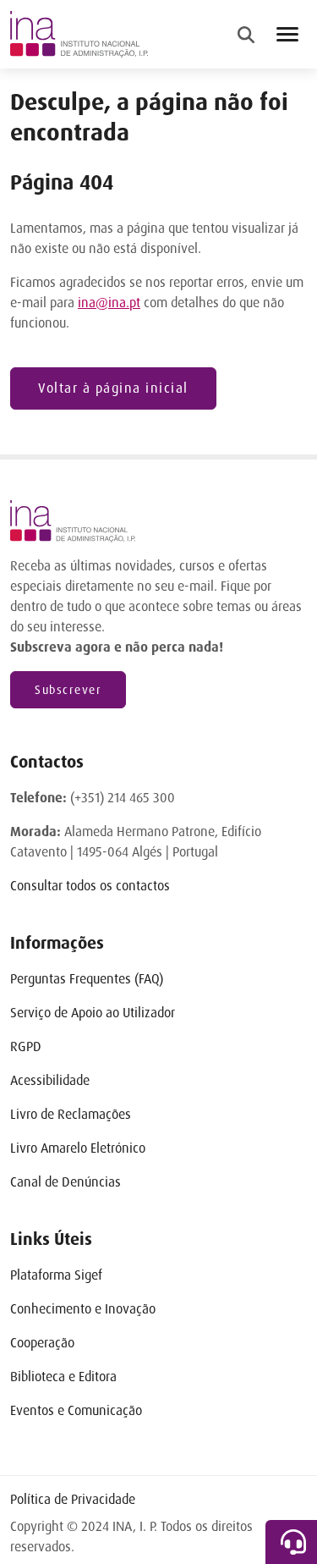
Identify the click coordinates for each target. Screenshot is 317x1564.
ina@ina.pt (109, 302)
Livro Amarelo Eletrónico (77, 1148)
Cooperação (42, 1343)
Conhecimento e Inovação (83, 1309)
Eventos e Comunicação (76, 1410)
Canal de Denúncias (65, 1182)
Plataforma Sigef (56, 1275)
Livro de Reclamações (70, 1114)
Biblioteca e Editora (63, 1376)
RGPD (25, 1046)
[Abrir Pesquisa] (246, 34)
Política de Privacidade (72, 1499)
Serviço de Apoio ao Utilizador (92, 1013)
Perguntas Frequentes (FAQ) (86, 979)
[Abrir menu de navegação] (287, 34)
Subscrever (68, 689)
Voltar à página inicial (113, 388)
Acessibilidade (50, 1080)
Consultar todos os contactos (90, 886)
